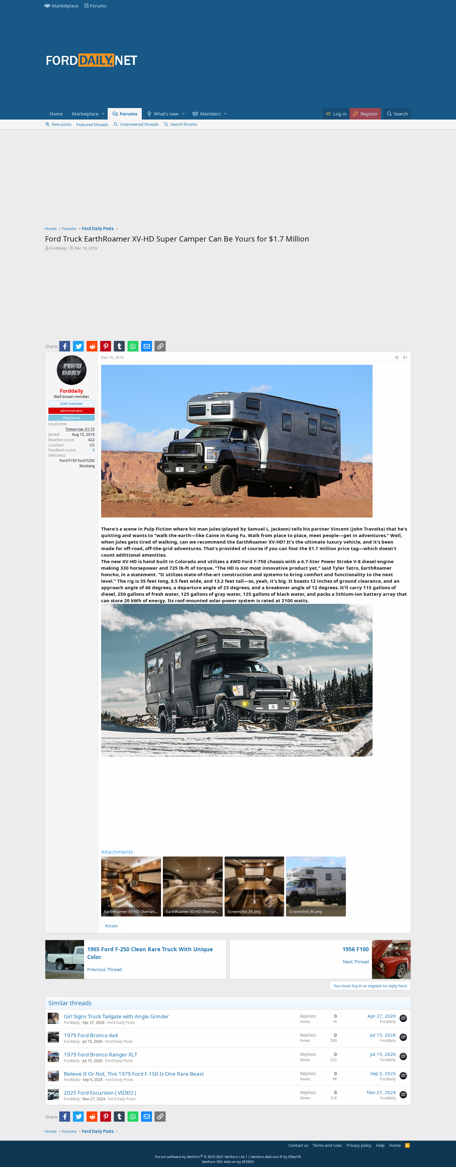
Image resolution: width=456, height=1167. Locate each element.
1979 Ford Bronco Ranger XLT (100, 1054)
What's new (166, 114)
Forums (98, 5)
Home (56, 114)
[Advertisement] (298, 59)
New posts (61, 124)
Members (210, 114)
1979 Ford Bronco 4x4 (91, 1035)
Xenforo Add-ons (276, 1156)
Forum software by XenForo (200, 1156)
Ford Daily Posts (121, 1022)
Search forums (183, 124)
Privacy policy (359, 1145)
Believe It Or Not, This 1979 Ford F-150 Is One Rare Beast (134, 1073)
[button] (103, 114)
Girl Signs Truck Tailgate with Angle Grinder (116, 1016)
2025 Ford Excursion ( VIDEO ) (100, 1092)
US (92, 445)
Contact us (298, 1145)
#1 (405, 357)
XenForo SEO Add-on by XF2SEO (228, 1161)
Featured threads (92, 124)
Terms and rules (327, 1145)
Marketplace (65, 5)
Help (380, 1145)
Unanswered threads (139, 124)
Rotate (111, 926)
